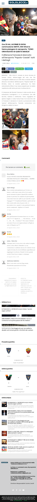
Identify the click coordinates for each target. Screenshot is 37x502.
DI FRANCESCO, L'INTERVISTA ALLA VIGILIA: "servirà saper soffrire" (20, 403)
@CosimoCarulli (15, 63)
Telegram (29, 68)
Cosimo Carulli (6, 63)
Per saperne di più (18, 500)
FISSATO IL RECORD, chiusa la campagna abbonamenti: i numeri (20, 432)
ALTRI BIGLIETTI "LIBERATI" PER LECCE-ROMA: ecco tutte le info (21, 440)
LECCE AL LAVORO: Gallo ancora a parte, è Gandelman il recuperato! (21, 447)
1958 (5, 317)
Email (14, 72)
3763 (5, 326)
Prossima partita (8, 342)
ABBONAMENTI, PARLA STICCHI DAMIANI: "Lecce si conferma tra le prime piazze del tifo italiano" (16, 319)
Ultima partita (7, 369)
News (3, 40)
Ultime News (6, 398)
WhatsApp (20, 68)
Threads (6, 72)
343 (5, 307)
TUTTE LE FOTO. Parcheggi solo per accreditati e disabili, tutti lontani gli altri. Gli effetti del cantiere (17, 329)
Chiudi (25, 500)
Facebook (11, 68)
